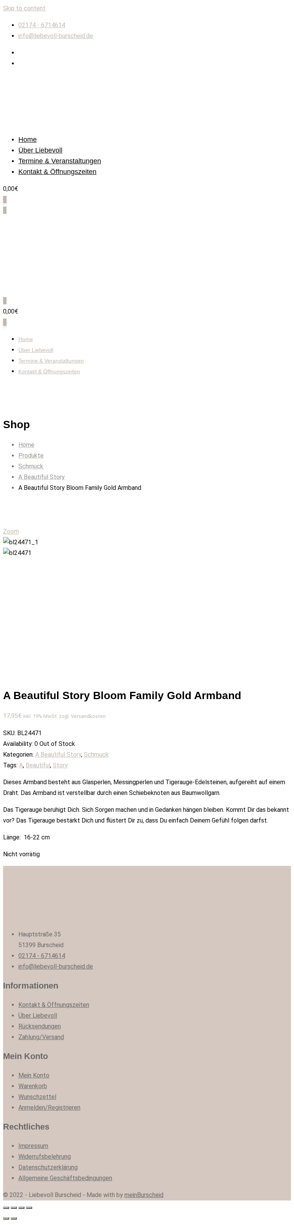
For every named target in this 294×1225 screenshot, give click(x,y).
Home (27, 139)
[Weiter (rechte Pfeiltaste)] (14, 1218)
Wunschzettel (37, 1096)
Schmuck (96, 754)
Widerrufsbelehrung (44, 1156)
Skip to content (24, 8)
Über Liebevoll (40, 150)
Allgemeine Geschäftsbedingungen (65, 1178)
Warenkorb (32, 1086)
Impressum (33, 1145)
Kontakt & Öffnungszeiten (57, 172)
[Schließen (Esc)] (6, 1208)
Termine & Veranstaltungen (59, 161)
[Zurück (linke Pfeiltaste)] (6, 1218)
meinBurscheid (143, 1195)
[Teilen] (14, 1208)
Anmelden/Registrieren (49, 1107)
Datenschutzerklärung (48, 1167)
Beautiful (38, 765)
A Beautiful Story (58, 754)
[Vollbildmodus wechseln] (21, 1208)
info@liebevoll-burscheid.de (55, 35)
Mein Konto (33, 1075)
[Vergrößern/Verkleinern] (29, 1208)
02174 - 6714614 (41, 25)
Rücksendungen (39, 1026)
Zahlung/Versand (41, 1037)
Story (60, 765)
